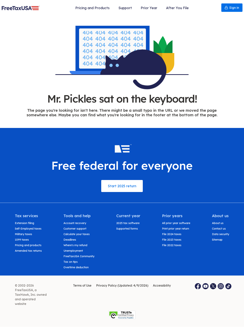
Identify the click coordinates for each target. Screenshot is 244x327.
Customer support (74, 228)
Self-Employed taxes (28, 228)
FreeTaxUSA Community (78, 256)
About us (217, 223)
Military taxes (23, 234)
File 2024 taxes (171, 234)
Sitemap (217, 239)
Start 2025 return (122, 186)
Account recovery (74, 223)
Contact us (219, 228)
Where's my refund (75, 245)
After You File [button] (177, 8)
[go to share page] (213, 286)
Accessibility (162, 285)
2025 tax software (128, 223)
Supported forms (127, 228)
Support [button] (125, 8)
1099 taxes (22, 239)
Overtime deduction (76, 267)
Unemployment (73, 250)
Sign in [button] (234, 8)
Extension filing (24, 223)
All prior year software (176, 223)
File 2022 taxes (171, 245)
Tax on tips (70, 262)
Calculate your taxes (76, 234)
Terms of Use (82, 285)
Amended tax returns (28, 250)
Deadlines (69, 239)
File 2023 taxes (171, 239)
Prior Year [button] (149, 8)
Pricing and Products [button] (92, 8)
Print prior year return (175, 228)
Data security (220, 234)
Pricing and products (28, 245)
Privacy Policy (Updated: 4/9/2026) (122, 285)
